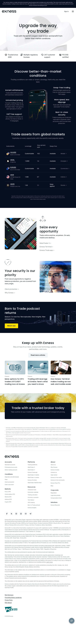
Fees (6, 479)
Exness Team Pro (55, 483)
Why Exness (9, 293)
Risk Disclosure (9, 595)
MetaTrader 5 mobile (33, 475)
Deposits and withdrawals (12, 477)
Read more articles (38, 355)
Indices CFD (8, 499)
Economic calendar (33, 492)
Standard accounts (10, 464)
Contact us (54, 472)
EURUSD (13, 167)
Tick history (31, 500)
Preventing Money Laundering (13, 597)
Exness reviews (55, 470)
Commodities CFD (10, 494)
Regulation (54, 493)
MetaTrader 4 (31, 470)
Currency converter (33, 497)
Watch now (11, 326)
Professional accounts (11, 467)
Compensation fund (56, 498)
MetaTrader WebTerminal (34, 482)
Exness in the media (56, 477)
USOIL (12, 160)
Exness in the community (58, 480)
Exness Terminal (46, 247)
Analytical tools (32, 489)
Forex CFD (8, 491)
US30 (12, 175)
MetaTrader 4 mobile (33, 477)
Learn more (49, 562)
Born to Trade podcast (34, 505)
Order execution (9, 484)
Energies (63, 161)
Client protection (11, 289)
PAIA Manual (8, 602)
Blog (52, 485)
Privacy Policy (9, 600)
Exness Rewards (55, 505)
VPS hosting (31, 502)
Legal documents (55, 495)
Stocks (63, 185)
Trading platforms (32, 464)
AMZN (12, 184)
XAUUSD (13, 152)
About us (53, 464)
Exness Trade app (46, 250)
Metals (63, 153)
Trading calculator (33, 495)
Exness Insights (32, 507)
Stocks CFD (8, 497)
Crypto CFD (8, 502)
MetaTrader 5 (45, 243)
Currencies (64, 168)
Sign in (66, 11)
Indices (63, 177)
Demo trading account (11, 470)
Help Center (54, 475)
